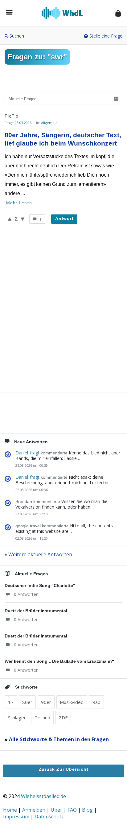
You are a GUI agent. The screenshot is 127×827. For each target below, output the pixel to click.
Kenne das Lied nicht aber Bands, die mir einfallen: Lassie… (67, 455)
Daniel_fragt (27, 453)
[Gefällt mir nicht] (23, 218)
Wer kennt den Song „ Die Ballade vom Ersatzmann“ (59, 661)
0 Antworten (26, 594)
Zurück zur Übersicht (63, 769)
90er (46, 702)
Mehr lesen (19, 202)
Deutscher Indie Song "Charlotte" (40, 585)
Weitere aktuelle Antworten (40, 554)
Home (10, 809)
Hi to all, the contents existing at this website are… (64, 528)
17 (11, 702)
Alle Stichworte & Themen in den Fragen (59, 739)
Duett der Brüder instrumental (36, 610)
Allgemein (49, 122)
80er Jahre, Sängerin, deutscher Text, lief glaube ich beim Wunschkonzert (63, 139)
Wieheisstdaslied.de (43, 796)
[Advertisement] (63, 315)
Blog (88, 809)
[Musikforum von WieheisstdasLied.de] (64, 13)
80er (27, 702)
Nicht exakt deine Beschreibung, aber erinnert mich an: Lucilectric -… (65, 479)
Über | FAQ (64, 809)
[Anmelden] (118, 13)
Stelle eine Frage (105, 36)
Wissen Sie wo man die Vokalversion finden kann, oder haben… (61, 504)
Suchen (17, 36)
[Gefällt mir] (10, 218)
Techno (42, 717)
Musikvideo (72, 702)
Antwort (64, 218)
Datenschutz (49, 816)
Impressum (17, 816)
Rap (96, 702)
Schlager (17, 717)
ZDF (63, 717)
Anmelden (34, 809)
